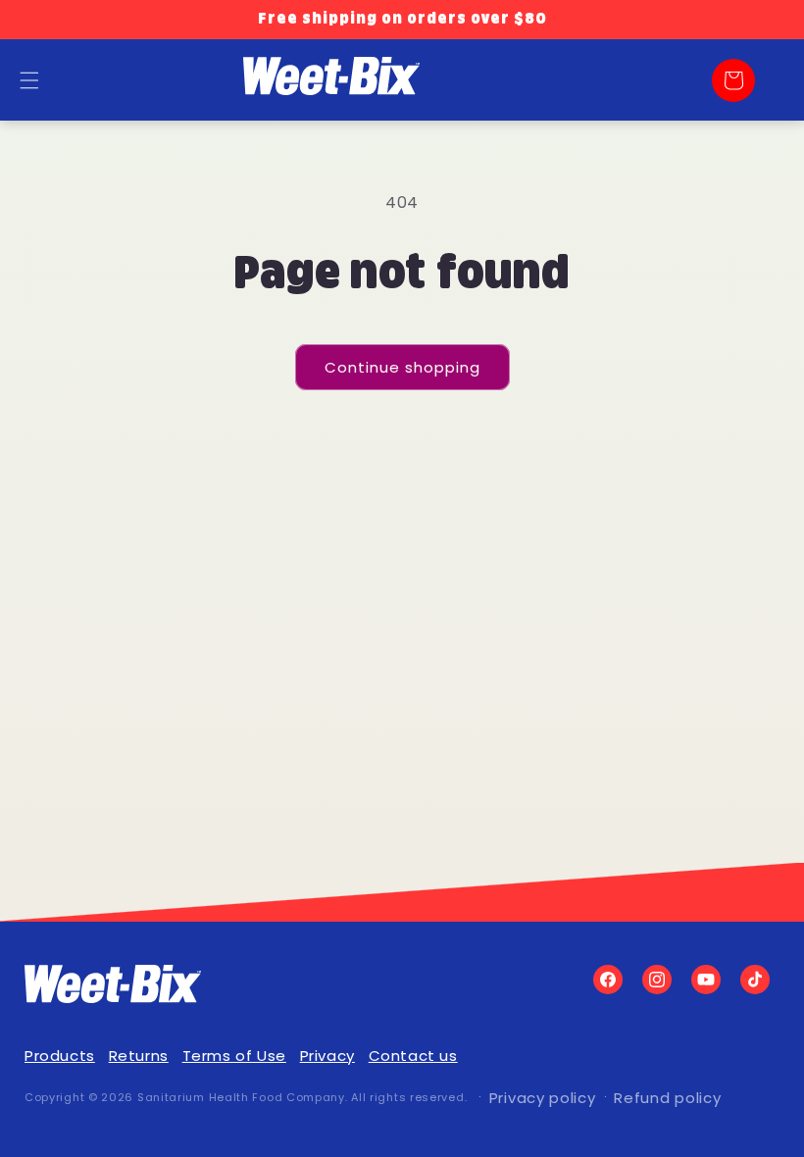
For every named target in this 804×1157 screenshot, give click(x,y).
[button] (733, 80)
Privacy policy (542, 1097)
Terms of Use (234, 1055)
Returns (139, 1055)
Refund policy (667, 1097)
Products (60, 1055)
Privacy (327, 1055)
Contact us (413, 1055)
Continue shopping (402, 367)
